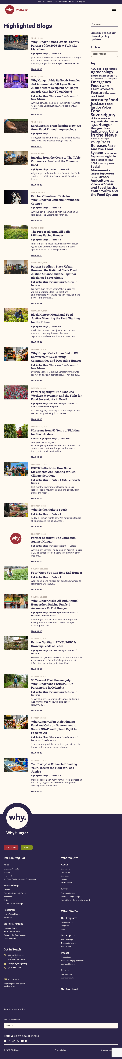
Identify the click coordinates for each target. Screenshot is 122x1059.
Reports (96, 156)
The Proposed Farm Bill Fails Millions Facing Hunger (50, 233)
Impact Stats (66, 957)
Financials (111, 93)
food (93, 96)
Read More (36, 69)
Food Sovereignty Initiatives (72, 960)
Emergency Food (101, 83)
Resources (9, 909)
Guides (104, 121)
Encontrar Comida (11, 869)
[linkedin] (27, 1040)
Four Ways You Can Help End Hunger (56, 572)
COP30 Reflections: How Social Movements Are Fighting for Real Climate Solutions (53, 471)
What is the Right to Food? (49, 509)
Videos (73, 546)
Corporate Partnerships (13, 903)
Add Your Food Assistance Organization (20, 879)
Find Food (11, 847)
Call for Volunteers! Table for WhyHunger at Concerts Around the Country (55, 199)
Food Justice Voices (102, 105)
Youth (96, 191)
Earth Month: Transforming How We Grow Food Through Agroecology (56, 127)
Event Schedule (67, 978)
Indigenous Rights (104, 131)
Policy (95, 142)
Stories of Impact (68, 893)
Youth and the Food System (104, 193)
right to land (105, 160)
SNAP (95, 163)
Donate (7, 889)
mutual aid (96, 138)
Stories (52, 169)
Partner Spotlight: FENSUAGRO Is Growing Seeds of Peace (53, 644)
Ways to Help (11, 885)
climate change (98, 75)
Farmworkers (102, 89)
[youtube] (23, 1040)
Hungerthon (100, 128)
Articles (35, 438)
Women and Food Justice (104, 186)
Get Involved (69, 989)
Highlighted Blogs (39, 53)
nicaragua (105, 139)
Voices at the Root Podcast (14, 935)
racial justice (110, 153)
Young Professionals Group (15, 893)
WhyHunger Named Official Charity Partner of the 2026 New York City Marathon (55, 45)
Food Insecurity (99, 98)
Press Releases (38, 99)
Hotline (7, 872)
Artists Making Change (70, 896)
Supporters (107, 173)
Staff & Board (66, 882)
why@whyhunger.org (17, 963)
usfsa (112, 181)
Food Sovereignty (103, 112)
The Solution (66, 946)
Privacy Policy (60, 1050)
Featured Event (67, 974)
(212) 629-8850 (14, 967)
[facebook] (6, 1040)
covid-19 (112, 75)
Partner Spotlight (57, 282)
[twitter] (19, 1040)
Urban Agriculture (100, 179)
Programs (65, 925)
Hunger (105, 124)
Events (104, 86)
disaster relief (97, 78)
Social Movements (100, 168)
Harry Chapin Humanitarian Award (75, 900)
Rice (102, 157)
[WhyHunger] (16, 12)
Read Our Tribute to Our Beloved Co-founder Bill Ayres (61, 2)
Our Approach (69, 935)
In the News (104, 135)
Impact (65, 952)
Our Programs (69, 918)
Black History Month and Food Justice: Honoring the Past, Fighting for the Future (55, 318)
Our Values (65, 872)
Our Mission (66, 869)
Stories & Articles (13, 923)
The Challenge (67, 939)
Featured (56, 53)
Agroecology (102, 71)
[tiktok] (14, 1040)
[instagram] (10, 1040)
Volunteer (8, 896)
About (64, 864)
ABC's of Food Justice (104, 68)
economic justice (110, 79)
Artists (6, 900)
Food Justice (104, 101)
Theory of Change (68, 943)
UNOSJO (94, 177)
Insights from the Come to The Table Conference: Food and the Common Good (55, 161)
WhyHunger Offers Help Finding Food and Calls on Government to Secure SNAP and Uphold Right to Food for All (54, 727)
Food (7, 864)
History (64, 879)
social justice (107, 163)
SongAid (95, 173)
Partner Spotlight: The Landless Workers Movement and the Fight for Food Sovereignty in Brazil (56, 395)
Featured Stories (10, 928)
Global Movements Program (44, 406)
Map (63, 929)
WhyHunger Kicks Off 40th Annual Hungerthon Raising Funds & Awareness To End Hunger (54, 604)
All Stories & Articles (12, 931)
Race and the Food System (103, 149)
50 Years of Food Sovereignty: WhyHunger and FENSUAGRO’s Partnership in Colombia (52, 683)
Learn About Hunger (12, 914)
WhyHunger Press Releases (62, 96)
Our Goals (65, 876)
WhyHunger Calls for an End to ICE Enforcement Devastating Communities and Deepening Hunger (56, 356)
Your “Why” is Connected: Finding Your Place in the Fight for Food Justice (54, 767)
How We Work (67, 922)
